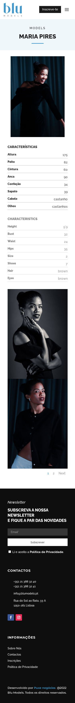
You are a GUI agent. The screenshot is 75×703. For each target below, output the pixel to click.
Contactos (14, 654)
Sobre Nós (14, 648)
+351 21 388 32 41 (25, 586)
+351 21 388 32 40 (25, 581)
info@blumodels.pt (26, 593)
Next (62, 473)
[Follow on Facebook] (11, 617)
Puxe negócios (45, 688)
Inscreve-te (50, 9)
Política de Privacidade (46, 552)
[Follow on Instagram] (19, 617)
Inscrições (14, 660)
